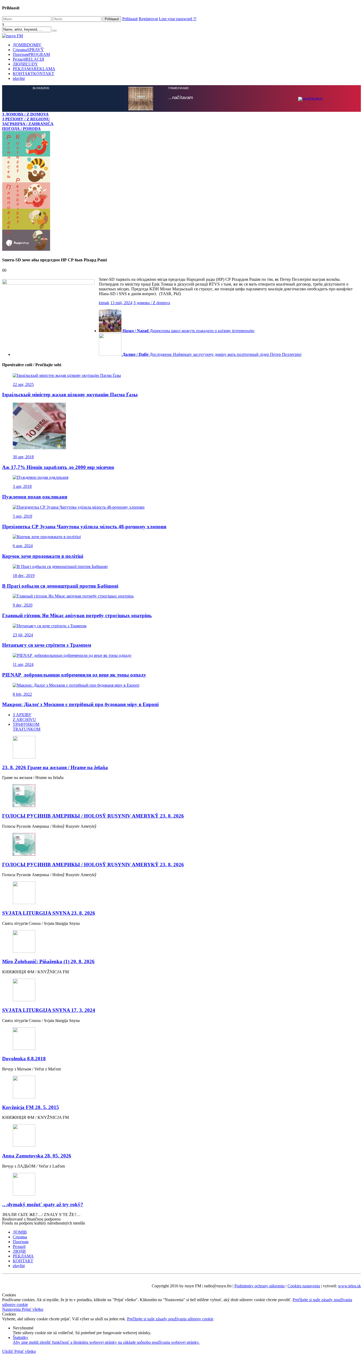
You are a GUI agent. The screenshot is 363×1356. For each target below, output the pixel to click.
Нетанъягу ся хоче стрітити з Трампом (46, 645)
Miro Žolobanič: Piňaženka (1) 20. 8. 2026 (48, 961)
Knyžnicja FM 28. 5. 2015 (30, 1107)
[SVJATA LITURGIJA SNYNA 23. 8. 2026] (181, 893)
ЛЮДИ (25, 64)
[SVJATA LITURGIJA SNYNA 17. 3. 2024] (181, 990)
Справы (28, 49)
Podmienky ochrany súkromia (259, 1286)
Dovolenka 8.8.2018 (24, 1058)
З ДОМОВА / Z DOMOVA (25, 114)
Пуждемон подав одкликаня (34, 497)
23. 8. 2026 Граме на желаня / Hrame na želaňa (55, 767)
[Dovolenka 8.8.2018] (181, 1039)
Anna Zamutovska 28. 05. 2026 (36, 1156)
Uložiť (8, 1351)
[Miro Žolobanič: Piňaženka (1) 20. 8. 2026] (181, 942)
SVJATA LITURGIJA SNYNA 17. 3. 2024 (48, 1010)
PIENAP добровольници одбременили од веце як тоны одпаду (74, 675)
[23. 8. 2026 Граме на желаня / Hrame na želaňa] (181, 748)
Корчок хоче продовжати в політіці (42, 556)
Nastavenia (12, 1309)
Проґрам (31, 54)
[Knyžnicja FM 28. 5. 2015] (181, 1087)
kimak (104, 302)
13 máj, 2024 (121, 302)
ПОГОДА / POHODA (21, 128)
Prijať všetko (32, 1309)
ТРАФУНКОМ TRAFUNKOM (26, 726)
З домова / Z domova (151, 302)
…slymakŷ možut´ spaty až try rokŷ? (42, 1204)
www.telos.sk (349, 1286)
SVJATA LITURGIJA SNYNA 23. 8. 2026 (48, 913)
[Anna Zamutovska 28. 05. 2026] (181, 1136)
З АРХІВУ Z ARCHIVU (24, 717)
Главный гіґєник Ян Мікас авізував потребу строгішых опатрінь (77, 615)
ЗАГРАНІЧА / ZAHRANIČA (27, 123)
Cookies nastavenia (304, 1286)
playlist (19, 78)
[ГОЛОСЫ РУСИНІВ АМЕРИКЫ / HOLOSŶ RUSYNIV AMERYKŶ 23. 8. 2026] (181, 796)
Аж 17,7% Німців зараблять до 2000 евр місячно (58, 467)
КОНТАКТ (33, 73)
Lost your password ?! (177, 19)
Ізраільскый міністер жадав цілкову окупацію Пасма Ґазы (70, 394)
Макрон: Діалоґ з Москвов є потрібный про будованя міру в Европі (80, 704)
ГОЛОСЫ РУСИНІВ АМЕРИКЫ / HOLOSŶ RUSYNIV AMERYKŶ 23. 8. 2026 (93, 816)
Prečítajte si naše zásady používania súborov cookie (170, 1319)
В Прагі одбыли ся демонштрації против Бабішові (60, 586)
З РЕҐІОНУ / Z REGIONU (26, 119)
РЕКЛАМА (34, 69)
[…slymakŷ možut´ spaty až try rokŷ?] (181, 1185)
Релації (28, 59)
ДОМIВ (27, 45)
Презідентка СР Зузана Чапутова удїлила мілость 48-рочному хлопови (84, 526)
